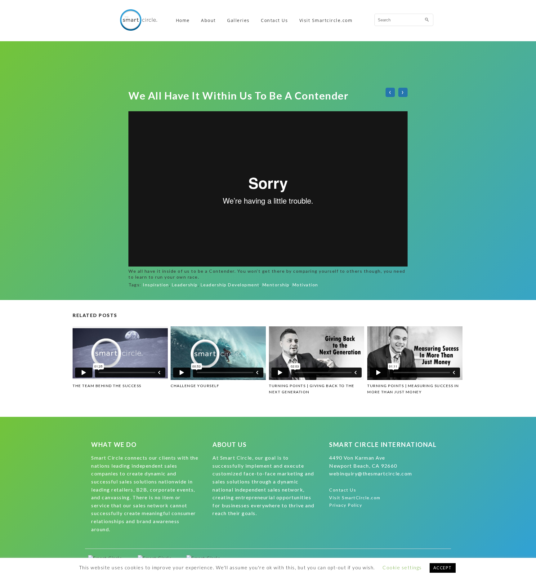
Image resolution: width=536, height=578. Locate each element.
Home (183, 20)
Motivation (305, 284)
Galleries (238, 20)
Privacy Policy (345, 505)
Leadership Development (230, 284)
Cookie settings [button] (402, 567)
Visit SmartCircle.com (355, 497)
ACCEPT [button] (442, 567)
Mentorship (276, 284)
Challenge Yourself (195, 385)
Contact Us (274, 20)
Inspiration (156, 284)
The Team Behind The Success (107, 385)
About (208, 20)
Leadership (185, 284)
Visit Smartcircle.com (326, 20)
